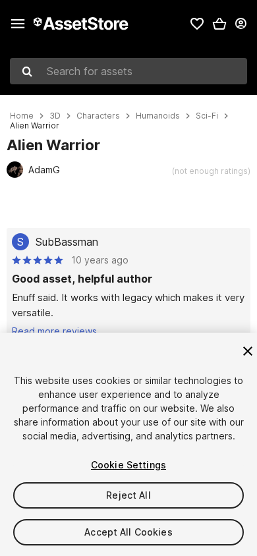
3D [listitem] (55, 116)
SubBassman (67, 241)
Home (22, 116)
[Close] (248, 351)
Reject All (128, 495)
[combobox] (128, 71)
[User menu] (240, 23)
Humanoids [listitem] (158, 116)
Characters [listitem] (98, 116)
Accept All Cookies (128, 532)
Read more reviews (54, 331)
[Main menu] (18, 24)
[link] (197, 24)
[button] (219, 24)
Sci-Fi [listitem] (207, 116)
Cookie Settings (128, 464)
